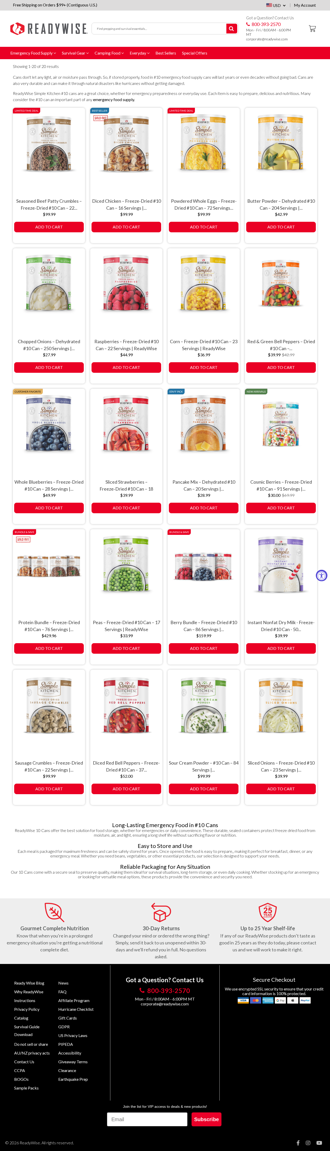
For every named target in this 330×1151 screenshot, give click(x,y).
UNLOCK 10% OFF (211, 602)
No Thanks (211, 614)
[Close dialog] (249, 520)
